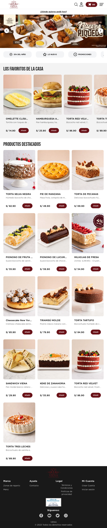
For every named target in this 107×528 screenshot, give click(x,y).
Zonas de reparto (11, 486)
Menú (6, 490)
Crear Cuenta (88, 486)
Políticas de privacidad (66, 493)
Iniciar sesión (88, 490)
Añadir (23, 130)
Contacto (34, 486)
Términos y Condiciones (67, 486)
